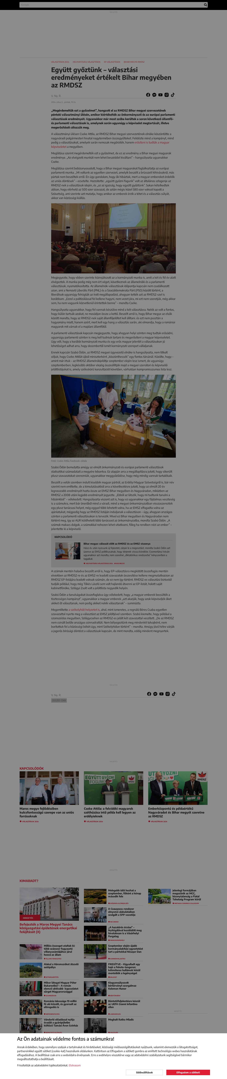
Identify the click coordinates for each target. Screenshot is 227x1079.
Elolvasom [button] (75, 1065)
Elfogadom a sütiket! (188, 1072)
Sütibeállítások (144, 1072)
